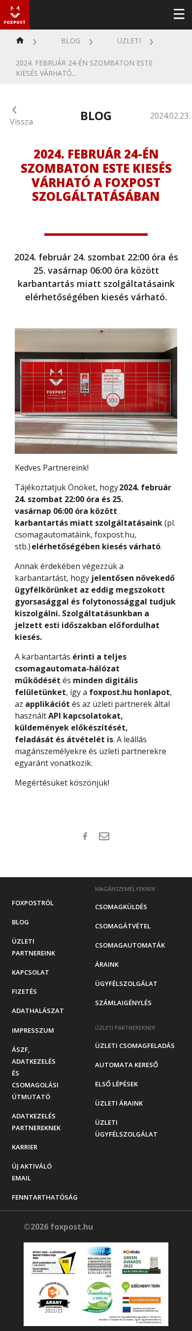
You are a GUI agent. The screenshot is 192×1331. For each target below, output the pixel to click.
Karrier (24, 1146)
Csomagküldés (121, 906)
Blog (70, 40)
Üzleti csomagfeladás (135, 1045)
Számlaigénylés (123, 1002)
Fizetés (24, 991)
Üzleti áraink (119, 1103)
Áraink (107, 964)
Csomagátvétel (123, 925)
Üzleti (129, 40)
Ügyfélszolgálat (126, 983)
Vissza (21, 121)
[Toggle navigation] (178, 15)
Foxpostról (33, 902)
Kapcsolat (30, 972)
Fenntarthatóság (45, 1197)
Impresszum (33, 1030)
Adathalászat (38, 1010)
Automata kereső (126, 1064)
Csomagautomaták (130, 945)
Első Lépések (116, 1083)
